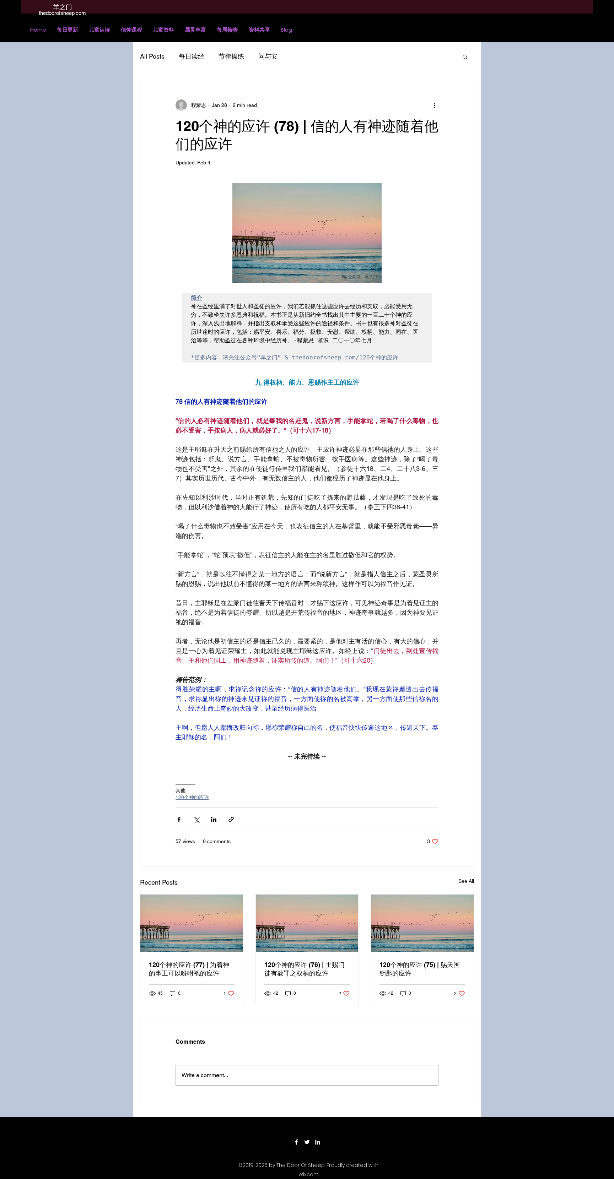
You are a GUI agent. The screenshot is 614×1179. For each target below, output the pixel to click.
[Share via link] (231, 819)
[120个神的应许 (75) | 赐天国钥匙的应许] (422, 923)
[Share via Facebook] (179, 819)
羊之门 (62, 7)
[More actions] (434, 105)
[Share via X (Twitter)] (196, 819)
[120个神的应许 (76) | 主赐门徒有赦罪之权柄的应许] (307, 923)
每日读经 (191, 56)
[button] (99, 30)
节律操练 (231, 56)
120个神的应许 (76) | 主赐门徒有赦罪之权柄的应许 (304, 969)
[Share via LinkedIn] (213, 819)
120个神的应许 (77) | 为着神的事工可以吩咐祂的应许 (189, 969)
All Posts (152, 56)
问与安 (268, 56)
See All (466, 881)
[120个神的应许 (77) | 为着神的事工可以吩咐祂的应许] (191, 923)
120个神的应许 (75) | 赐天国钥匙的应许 (419, 969)
